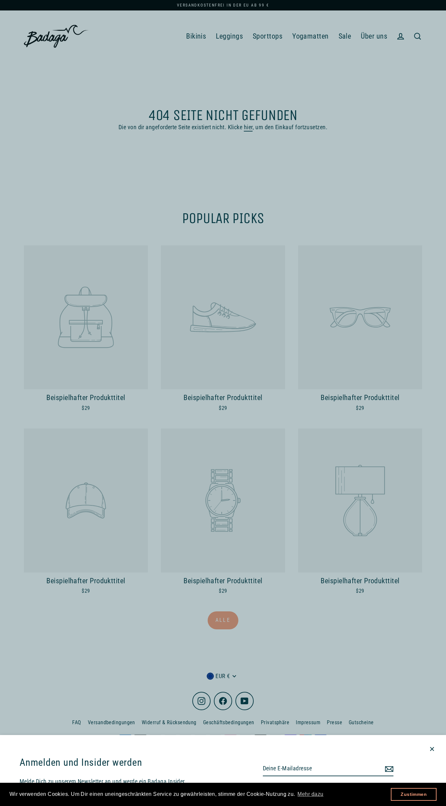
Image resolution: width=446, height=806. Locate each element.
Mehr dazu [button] (310, 794)
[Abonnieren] (388, 769)
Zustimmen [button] (414, 794)
